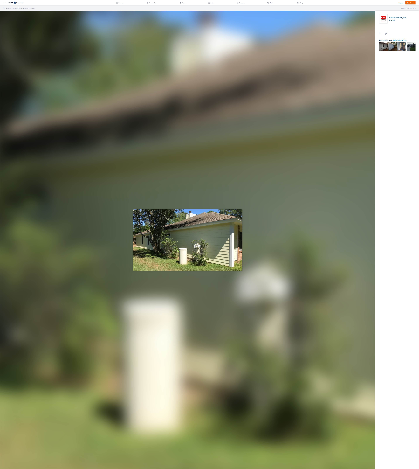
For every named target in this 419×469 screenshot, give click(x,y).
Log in (401, 3)
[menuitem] (120, 2)
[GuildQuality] (15, 3)
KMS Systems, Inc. (399, 40)
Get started (410, 3)
